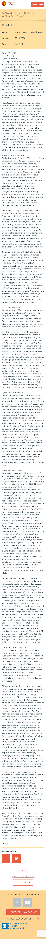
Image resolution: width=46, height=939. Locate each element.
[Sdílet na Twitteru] (16, 858)
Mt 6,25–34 (24, 871)
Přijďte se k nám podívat (23, 912)
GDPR (36, 919)
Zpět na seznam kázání (23, 876)
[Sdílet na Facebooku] (6, 858)
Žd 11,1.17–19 (21, 882)
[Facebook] (17, 902)
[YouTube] (27, 902)
